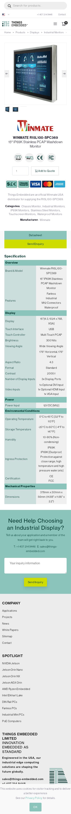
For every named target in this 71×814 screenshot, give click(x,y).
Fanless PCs (9, 708)
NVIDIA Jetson (10, 663)
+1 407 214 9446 (44, 14)
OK (35, 807)
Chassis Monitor (31, 206)
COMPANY (11, 603)
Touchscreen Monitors (22, 214)
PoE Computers (11, 721)
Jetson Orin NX (11, 676)
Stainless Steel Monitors (45, 210)
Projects (7, 617)
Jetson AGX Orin (12, 682)
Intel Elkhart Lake (12, 695)
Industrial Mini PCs (13, 714)
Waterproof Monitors (49, 214)
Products (20, 32)
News (5, 623)
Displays (34, 32)
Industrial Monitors (54, 32)
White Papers (10, 629)
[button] (5, 14)
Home (7, 32)
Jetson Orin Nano (12, 669)
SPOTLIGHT (12, 656)
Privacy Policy (33, 797)
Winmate (45, 219)
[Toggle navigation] (55, 24)
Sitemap (7, 636)
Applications (9, 610)
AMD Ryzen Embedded (16, 688)
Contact (62, 14)
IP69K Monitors (20, 210)
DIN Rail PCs (9, 701)
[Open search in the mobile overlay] (35, 5)
